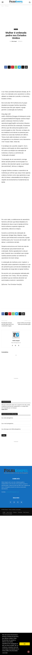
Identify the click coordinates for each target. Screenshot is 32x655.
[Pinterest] (12, 67)
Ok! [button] (25, 643)
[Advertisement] (16, 17)
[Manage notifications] (28, 652)
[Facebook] (5, 67)
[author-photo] (16, 338)
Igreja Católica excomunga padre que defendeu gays (24, 323)
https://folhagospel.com (16, 342)
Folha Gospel (14, 41)
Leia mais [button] (5, 652)
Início (2, 6)
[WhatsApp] (16, 67)
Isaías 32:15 (4, 409)
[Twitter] (17, 502)
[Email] (22, 67)
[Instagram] (16, 346)
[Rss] (21, 502)
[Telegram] (19, 67)
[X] (9, 67)
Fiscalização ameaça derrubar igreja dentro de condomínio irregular (7, 324)
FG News (7, 6)
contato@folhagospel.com (12, 492)
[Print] (26, 67)
